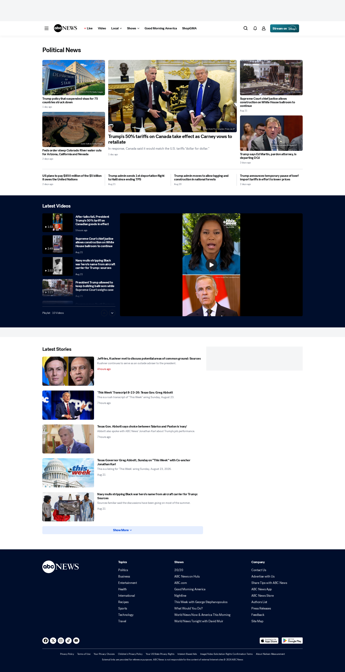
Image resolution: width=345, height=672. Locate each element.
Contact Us (258, 570)
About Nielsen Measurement (270, 654)
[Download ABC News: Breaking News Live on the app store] (269, 640)
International (126, 595)
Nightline (180, 595)
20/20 (178, 570)
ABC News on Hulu (187, 576)
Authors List (259, 602)
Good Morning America (189, 589)
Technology (126, 614)
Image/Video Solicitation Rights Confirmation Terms (226, 654)
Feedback (257, 614)
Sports (122, 608)
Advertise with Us (263, 576)
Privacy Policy (67, 654)
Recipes (123, 602)
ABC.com (180, 583)
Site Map (257, 621)
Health (122, 589)
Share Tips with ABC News (269, 583)
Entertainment (127, 583)
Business (124, 576)
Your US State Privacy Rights (160, 654)
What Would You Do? (188, 608)
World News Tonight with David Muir (198, 621)
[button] (46, 28)
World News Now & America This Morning (202, 614)
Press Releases (261, 608)
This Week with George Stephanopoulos (200, 602)
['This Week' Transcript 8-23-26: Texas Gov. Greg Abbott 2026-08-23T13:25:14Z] (68, 405)
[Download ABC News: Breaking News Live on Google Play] (292, 640)
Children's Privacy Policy (130, 654)
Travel (122, 621)
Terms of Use (83, 654)
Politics (123, 570)
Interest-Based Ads (187, 654)
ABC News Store (262, 595)
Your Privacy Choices (104, 654)
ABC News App (261, 589)
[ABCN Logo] (65, 28)
